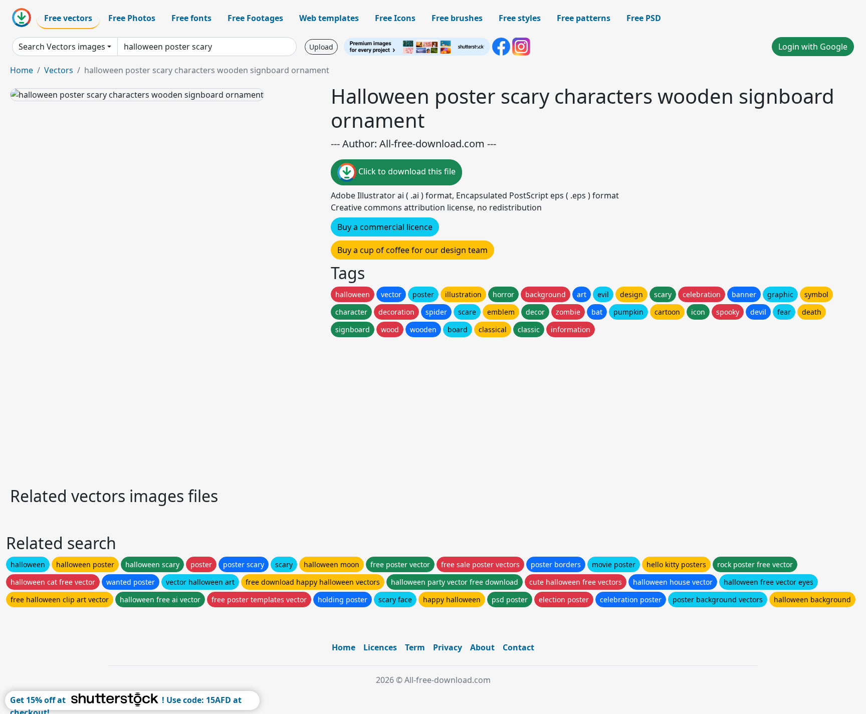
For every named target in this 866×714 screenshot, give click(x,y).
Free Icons (395, 18)
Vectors (58, 70)
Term (415, 647)
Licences (380, 647)
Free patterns (583, 18)
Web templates (329, 18)
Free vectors (68, 18)
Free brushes (457, 18)
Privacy (447, 647)
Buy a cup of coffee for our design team (412, 250)
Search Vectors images (62, 46)
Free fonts (191, 18)
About (482, 647)
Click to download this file (406, 171)
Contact (518, 647)
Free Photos (131, 18)
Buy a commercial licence (384, 226)
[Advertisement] (309, 409)
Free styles (520, 18)
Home (21, 70)
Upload (321, 47)
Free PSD (643, 18)
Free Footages (255, 18)
